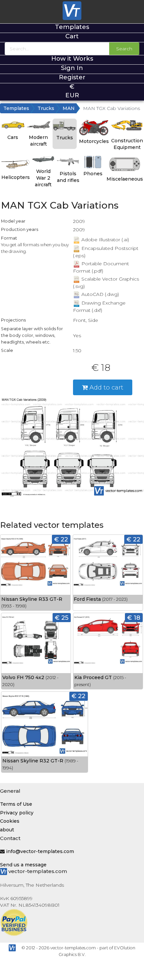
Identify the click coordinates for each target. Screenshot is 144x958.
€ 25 (61, 617)
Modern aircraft (38, 140)
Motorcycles (94, 141)
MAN (69, 108)
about (7, 830)
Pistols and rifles (68, 177)
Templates (72, 27)
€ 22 (61, 539)
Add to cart (105, 387)
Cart (72, 36)
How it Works (72, 58)
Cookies (9, 821)
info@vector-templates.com (40, 851)
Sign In (72, 68)
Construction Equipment (127, 144)
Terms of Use (16, 804)
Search (124, 49)
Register (72, 77)
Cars (12, 137)
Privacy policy (16, 813)
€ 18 (133, 617)
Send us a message (23, 865)
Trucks (46, 108)
